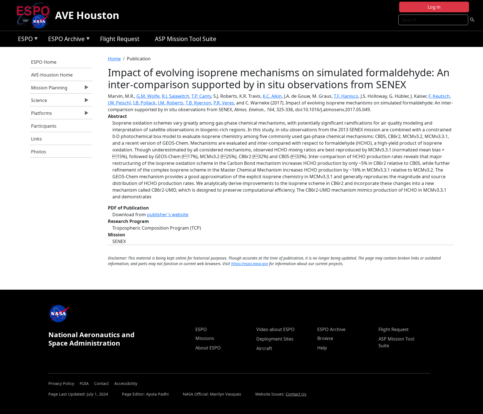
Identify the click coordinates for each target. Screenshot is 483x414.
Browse (325, 338)
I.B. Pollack (144, 103)
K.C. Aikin (272, 96)
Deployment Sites (274, 339)
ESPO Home (43, 62)
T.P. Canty (201, 96)
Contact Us (296, 394)
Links (36, 139)
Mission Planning (48, 89)
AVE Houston (87, 15)
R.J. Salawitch (175, 96)
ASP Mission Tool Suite (185, 39)
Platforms (41, 114)
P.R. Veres (224, 103)
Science (38, 101)
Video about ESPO (275, 329)
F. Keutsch (439, 96)
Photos (38, 152)
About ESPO (208, 348)
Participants (43, 126)
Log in (434, 7)
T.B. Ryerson (198, 103)
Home (114, 59)
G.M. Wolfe (148, 96)
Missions (204, 338)
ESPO (24, 40)
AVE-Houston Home (52, 75)
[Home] (35, 15)
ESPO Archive (65, 40)
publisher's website (167, 214)
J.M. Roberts (170, 103)
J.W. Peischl (119, 103)
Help (322, 348)
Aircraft (264, 348)
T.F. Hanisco (346, 96)
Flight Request (119, 39)
